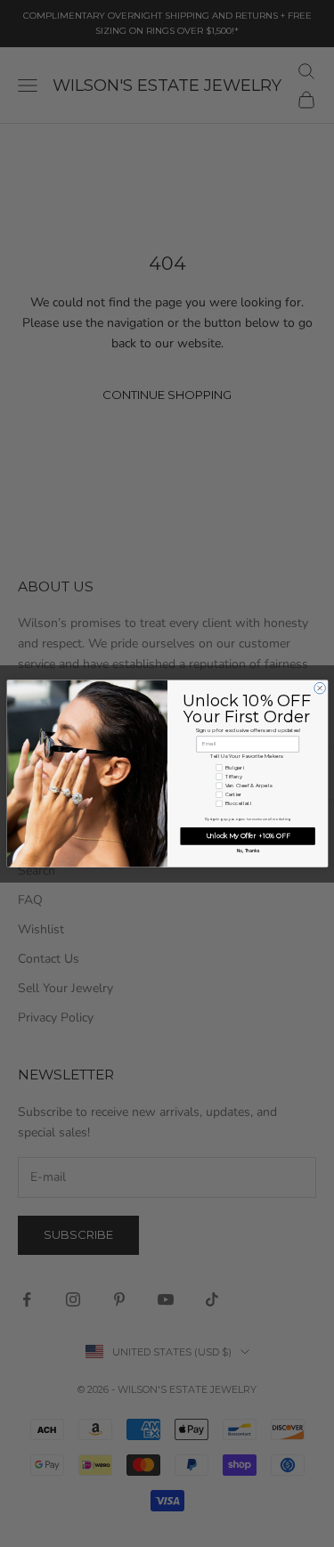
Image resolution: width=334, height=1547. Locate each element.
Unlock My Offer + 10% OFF (247, 836)
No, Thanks (247, 851)
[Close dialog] (319, 688)
